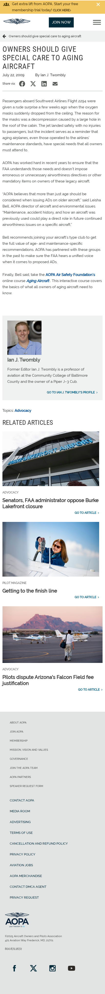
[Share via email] (55, 84)
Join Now (61, 22)
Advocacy (23, 410)
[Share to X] (33, 84)
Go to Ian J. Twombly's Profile (71, 392)
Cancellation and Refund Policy (39, 843)
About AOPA (18, 722)
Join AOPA (16, 731)
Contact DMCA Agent (28, 887)
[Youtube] (71, 969)
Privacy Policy (22, 854)
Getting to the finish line (29, 591)
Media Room (20, 811)
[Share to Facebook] (22, 84)
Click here (61, 10)
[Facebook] (14, 969)
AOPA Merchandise (26, 876)
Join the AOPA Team (24, 768)
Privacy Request (24, 897)
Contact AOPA (22, 800)
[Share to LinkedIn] (44, 84)
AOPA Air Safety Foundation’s (70, 274)
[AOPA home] (17, 23)
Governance (19, 759)
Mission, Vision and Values (29, 749)
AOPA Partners (20, 777)
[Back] (5, 36)
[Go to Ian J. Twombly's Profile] (24, 353)
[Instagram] (52, 969)
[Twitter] (33, 969)
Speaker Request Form (26, 786)
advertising (20, 822)
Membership (19, 740)
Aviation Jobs (21, 865)
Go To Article (85, 513)
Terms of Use (21, 833)
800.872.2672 (13, 949)
